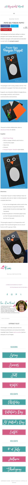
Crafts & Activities (16, 274)
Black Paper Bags (8, 138)
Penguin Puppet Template (10, 149)
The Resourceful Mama (14, 6)
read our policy (17, 332)
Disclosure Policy (5, 129)
